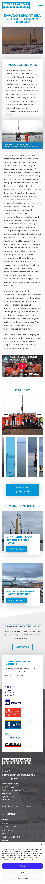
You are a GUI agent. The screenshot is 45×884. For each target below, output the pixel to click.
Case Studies (8, 830)
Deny (23, 872)
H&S (4, 833)
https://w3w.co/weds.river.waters (17, 806)
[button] (41, 845)
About (5, 823)
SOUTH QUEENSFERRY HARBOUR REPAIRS (20, 593)
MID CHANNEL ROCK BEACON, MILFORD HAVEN (19, 540)
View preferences (22, 879)
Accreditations (10, 827)
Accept (22, 866)
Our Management (11, 837)
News (5, 840)
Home (5, 820)
